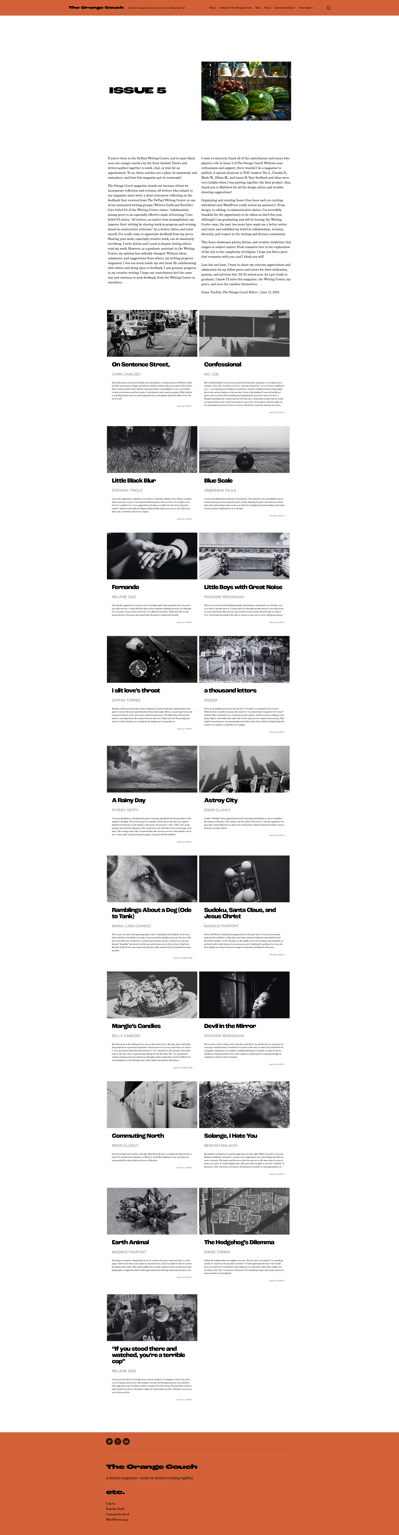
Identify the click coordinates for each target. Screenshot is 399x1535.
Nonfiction (186, 958)
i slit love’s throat (136, 691)
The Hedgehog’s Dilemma (239, 1243)
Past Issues (305, 7)
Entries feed (115, 1509)
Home (212, 7)
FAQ (257, 7)
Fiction (272, 516)
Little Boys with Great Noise (243, 587)
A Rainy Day (129, 801)
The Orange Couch (96, 8)
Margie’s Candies (136, 1026)
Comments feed (117, 1514)
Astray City (221, 801)
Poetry (188, 406)
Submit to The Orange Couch (235, 7)
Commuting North (138, 1136)
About (267, 7)
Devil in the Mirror (230, 1026)
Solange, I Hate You (230, 1136)
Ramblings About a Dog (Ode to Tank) (151, 913)
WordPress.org (117, 1519)
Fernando (125, 587)
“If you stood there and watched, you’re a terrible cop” (148, 1355)
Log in (110, 1503)
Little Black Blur (134, 481)
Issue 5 (180, 406)
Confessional (222, 365)
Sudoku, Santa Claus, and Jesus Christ (240, 913)
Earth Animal (130, 1243)
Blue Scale (218, 481)
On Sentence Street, (141, 365)
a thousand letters (230, 691)
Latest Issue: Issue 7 (285, 7)
